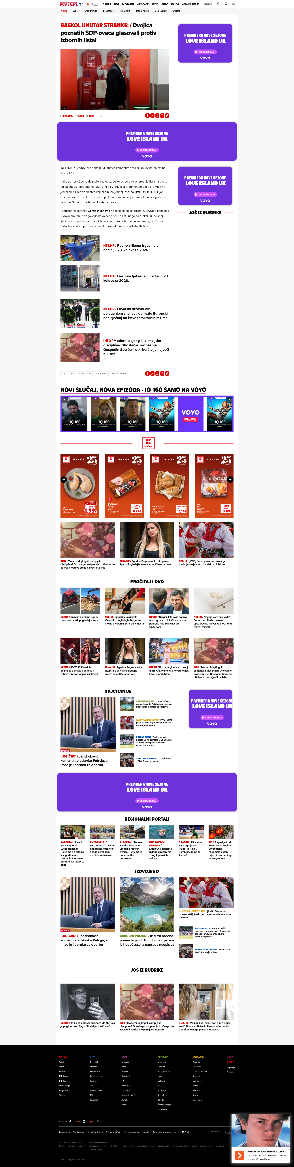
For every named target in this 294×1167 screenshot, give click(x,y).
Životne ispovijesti (165, 1104)
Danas (63, 1056)
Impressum (64, 1132)
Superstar (126, 1090)
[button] (65, 400)
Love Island (127, 1085)
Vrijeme (176, 11)
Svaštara (196, 1090)
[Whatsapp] (157, 115)
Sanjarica (230, 1072)
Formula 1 (94, 1099)
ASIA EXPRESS (191, 4)
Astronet (196, 1061)
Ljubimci (161, 1080)
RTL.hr (62, 1145)
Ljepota (161, 1076)
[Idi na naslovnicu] (93, 7)
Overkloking (198, 1080)
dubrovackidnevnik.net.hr (185, 1145)
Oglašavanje (78, 1132)
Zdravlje (161, 1099)
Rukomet (94, 1066)
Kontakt (146, 1132)
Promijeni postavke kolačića (166, 1132)
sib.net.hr (114, 1145)
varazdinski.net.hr (146, 1145)
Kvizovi (195, 1095)
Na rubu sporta (96, 1076)
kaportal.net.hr (128, 1145)
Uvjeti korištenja (95, 1132)
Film (124, 1066)
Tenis (92, 1085)
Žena (155, 4)
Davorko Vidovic (118, 373)
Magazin (128, 4)
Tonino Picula (85, 373)
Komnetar (197, 1076)
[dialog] (261, 1138)
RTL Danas (108, 11)
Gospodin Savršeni (130, 1095)
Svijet (75, 11)
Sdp (63, 373)
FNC (91, 1095)
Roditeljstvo (163, 1095)
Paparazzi (126, 1076)
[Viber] (162, 115)
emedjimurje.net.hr (98, 1145)
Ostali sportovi (96, 1090)
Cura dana (197, 1066)
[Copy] (167, 115)
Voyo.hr (82, 1145)
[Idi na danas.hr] (71, 4)
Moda (160, 1085)
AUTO (164, 4)
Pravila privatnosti (131, 1132)
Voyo (124, 1104)
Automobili (162, 1109)
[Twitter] (152, 115)
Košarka (93, 1080)
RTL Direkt (125, 11)
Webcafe (143, 4)
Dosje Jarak (161, 11)
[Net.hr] (229, 1132)
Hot (116, 4)
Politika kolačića (113, 1132)
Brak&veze (162, 1061)
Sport (107, 4)
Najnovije (231, 1067)
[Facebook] (147, 115)
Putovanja (162, 1090)
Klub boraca (95, 1071)
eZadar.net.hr (206, 1145)
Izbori (72, 373)
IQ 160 (175, 4)
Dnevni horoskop (200, 1071)
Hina (91, 116)
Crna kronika (91, 11)
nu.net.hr (220, 1145)
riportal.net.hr (164, 1145)
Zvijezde (125, 1061)
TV (123, 1080)
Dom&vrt (161, 1066)
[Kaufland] (147, 443)
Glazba (125, 1071)
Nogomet (94, 1061)
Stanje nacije (142, 11)
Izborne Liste (101, 373)
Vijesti (63, 11)
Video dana (197, 1099)
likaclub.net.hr (95, 1149)
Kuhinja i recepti (164, 1071)
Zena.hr (72, 1145)
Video (230, 1062)
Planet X (196, 1085)
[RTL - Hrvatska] (216, 1132)
